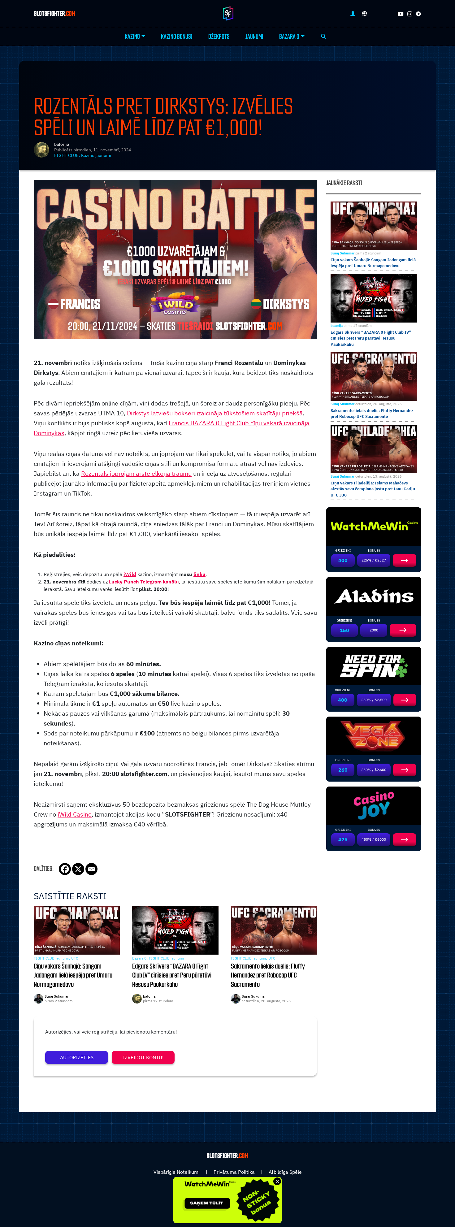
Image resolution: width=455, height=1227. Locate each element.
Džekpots (219, 37)
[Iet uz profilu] (352, 13)
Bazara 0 (289, 37)
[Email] (91, 869)
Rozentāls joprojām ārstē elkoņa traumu (136, 473)
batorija (61, 144)
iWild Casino (75, 814)
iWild (130, 574)
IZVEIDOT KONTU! (143, 1057)
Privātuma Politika (234, 1172)
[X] (78, 869)
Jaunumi (254, 37)
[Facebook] (65, 869)
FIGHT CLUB (66, 155)
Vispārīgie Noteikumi (177, 1172)
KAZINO (132, 37)
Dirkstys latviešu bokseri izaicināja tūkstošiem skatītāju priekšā (215, 413)
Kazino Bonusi (177, 37)
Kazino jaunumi (96, 155)
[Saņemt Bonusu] (373, 526)
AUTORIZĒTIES (76, 1057)
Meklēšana (323, 37)
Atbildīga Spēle (285, 1172)
